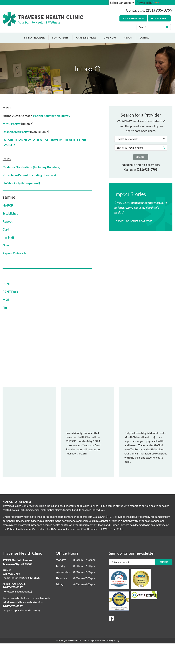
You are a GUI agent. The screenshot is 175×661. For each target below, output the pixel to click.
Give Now (110, 37)
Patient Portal (159, 18)
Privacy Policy (113, 640)
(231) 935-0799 (159, 10)
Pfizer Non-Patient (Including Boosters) (29, 175)
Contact (145, 37)
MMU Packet (12, 124)
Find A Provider (34, 37)
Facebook (111, 618)
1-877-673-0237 (13, 587)
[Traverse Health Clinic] (43, 19)
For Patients (60, 37)
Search (140, 157)
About (128, 37)
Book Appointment (133, 18)
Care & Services (86, 37)
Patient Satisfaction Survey (51, 116)
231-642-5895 (31, 577)
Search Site (167, 27)
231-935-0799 (11, 573)
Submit (164, 562)
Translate (166, 2)
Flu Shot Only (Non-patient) (21, 183)
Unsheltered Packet (16, 132)
